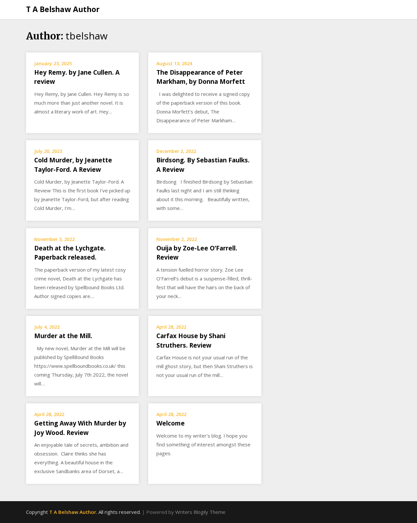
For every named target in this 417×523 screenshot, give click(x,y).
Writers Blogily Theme (200, 512)
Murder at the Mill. (63, 336)
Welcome (170, 423)
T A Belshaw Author (63, 9)
